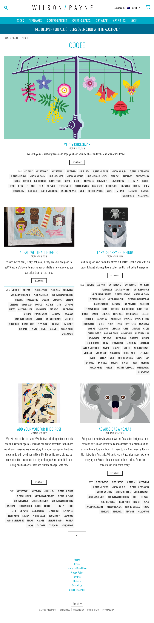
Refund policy (65, 609)
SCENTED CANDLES (57, 20)
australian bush (119, 171)
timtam (34, 328)
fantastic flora (117, 181)
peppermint (43, 324)
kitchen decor (40, 314)
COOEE (15, 38)
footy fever (130, 323)
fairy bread (27, 304)
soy (147, 357)
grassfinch (126, 333)
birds (16, 181)
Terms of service (93, 609)
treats (43, 328)
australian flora (37, 176)
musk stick (13, 324)
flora (20, 186)
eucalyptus (102, 181)
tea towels (132, 190)
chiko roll (57, 299)
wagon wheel (67, 328)
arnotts (15, 289)
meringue (69, 319)
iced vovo (53, 309)
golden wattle (65, 186)
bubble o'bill (55, 181)
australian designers (139, 171)
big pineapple (130, 304)
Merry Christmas (77, 144)
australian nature (75, 176)
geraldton (103, 328)
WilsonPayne (51, 609)
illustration (111, 186)
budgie (68, 181)
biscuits (27, 181)
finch (12, 186)
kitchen (136, 186)
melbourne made (68, 190)
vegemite (53, 328)
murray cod (101, 352)
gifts (41, 186)
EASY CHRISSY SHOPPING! (115, 252)
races (92, 357)
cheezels (45, 299)
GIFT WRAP (102, 20)
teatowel (145, 190)
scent (82, 190)
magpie (106, 348)
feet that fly (133, 181)
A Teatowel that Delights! (39, 252)
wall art (109, 367)
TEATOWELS (35, 20)
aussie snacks (42, 171)
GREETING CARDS (81, 20)
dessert (69, 299)
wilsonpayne (143, 195)
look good (32, 190)
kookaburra (18, 190)
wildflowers (128, 195)
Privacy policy (78, 609)
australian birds (100, 171)
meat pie (39, 319)
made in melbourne (49, 190)
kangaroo (125, 186)
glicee (12, 309)
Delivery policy (108, 609)
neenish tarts (28, 324)
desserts (14, 304)
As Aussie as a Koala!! (115, 429)
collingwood (132, 313)
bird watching (142, 176)
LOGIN (134, 20)
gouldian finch (111, 333)
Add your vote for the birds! (39, 429)
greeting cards (82, 186)
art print (28, 171)
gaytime (49, 304)
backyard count (101, 304)
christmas (89, 181)
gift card (31, 186)
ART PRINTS (119, 20)
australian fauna (18, 176)
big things (127, 176)
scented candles (95, 190)
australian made (55, 176)
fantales (39, 304)
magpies (116, 348)
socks (109, 190)
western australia (125, 367)
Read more (77, 162)
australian (84, 171)
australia (71, 171)
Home (6, 38)
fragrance (144, 323)
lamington (55, 314)
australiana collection (96, 176)
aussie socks (57, 171)
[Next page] (83, 535)
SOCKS (20, 20)
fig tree (145, 181)
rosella (102, 357)
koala (146, 186)
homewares (97, 186)
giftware (51, 186)
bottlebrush (40, 181)
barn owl (115, 176)
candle (77, 181)
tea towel (120, 190)
